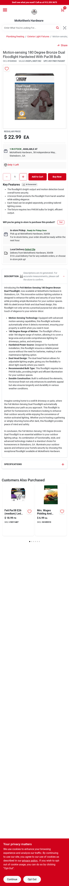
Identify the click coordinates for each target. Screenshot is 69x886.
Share (64, 45)
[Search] (57, 27)
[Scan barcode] (64, 28)
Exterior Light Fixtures (38, 36)
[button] (34, 276)
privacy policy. (30, 860)
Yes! (61, 222)
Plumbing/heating (15, 36)
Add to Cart (37, 176)
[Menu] (5, 10)
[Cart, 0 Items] (62, 10)
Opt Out (32, 879)
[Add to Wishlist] (7, 68)
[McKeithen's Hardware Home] (34, 12)
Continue (12, 879)
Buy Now (57, 176)
